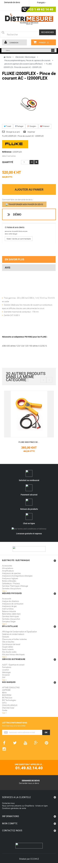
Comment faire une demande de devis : (17, 199)
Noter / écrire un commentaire (19, 238)
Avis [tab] (7, 267)
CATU (4, 702)
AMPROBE (6, 690)
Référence (6, 152)
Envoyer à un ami (13, 132)
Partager (19, 126)
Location (5, 669)
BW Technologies (9, 700)
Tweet (8, 126)
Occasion (6, 675)
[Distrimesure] (29, 19)
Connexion (13, 43)
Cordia (4, 710)
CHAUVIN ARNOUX (9, 705)
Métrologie (6, 672)
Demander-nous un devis (29, 783)
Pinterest (45, 126)
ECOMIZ (34, 859)
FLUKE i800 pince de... (29, 442)
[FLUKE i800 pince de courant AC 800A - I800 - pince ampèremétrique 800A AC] (29, 413)
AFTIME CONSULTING (11, 687)
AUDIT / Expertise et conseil (13, 664)
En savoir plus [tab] (14, 259)
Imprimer (31, 132)
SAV (3, 677)
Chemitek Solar (8, 708)
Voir (4, 680)
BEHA (4, 692)
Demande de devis (12, 2)
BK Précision (7, 697)
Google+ (32, 126)
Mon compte (9, 823)
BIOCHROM (6, 695)
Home (8, 57)
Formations (6, 667)
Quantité (7, 162)
